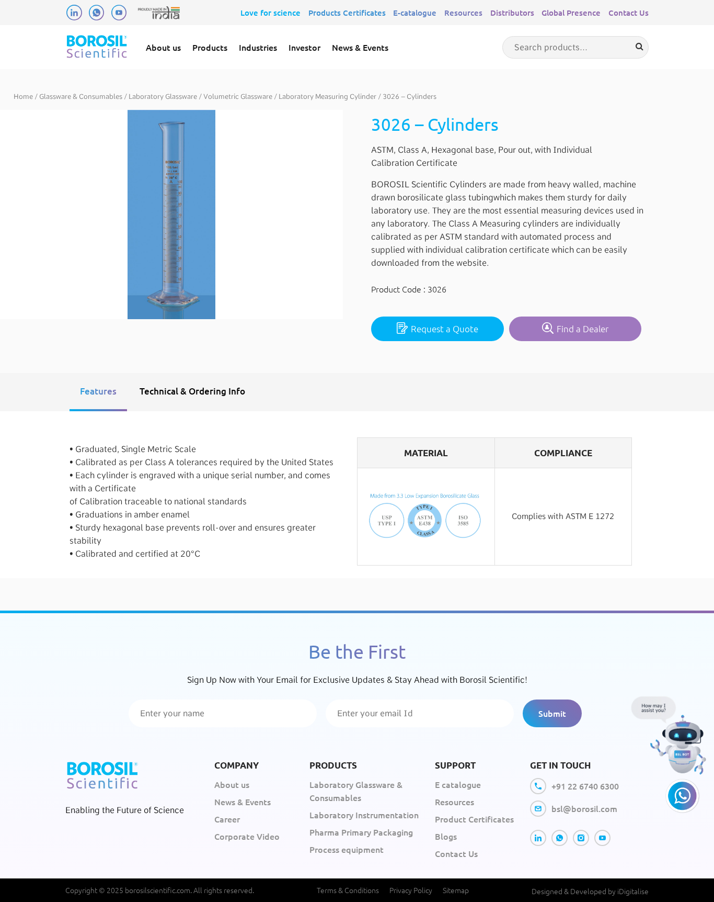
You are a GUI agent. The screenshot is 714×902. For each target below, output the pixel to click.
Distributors (512, 12)
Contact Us (628, 12)
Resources (463, 12)
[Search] (639, 46)
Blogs (446, 836)
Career (227, 819)
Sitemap (456, 890)
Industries (258, 47)
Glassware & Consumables (80, 96)
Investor (304, 47)
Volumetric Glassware (237, 96)
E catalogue (458, 784)
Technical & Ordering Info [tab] (192, 391)
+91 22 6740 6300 (585, 786)
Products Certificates (347, 12)
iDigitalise (633, 891)
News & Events (360, 47)
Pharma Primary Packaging (361, 832)
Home (23, 96)
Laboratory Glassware (163, 96)
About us (163, 47)
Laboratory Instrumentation (364, 814)
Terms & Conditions (348, 890)
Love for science (270, 12)
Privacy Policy (410, 890)
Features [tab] (98, 391)
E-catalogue (414, 12)
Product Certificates (474, 819)
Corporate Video (247, 836)
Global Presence (571, 12)
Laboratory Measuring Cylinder (327, 96)
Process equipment (346, 849)
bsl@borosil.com (584, 808)
